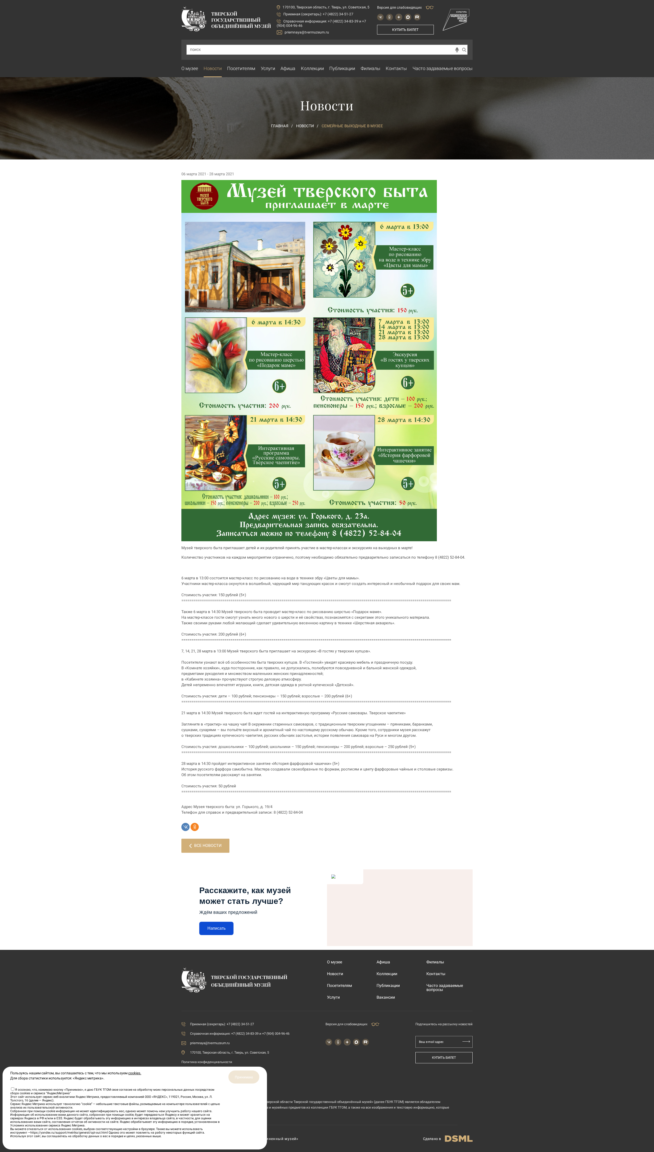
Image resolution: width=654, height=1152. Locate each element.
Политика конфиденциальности (206, 1062)
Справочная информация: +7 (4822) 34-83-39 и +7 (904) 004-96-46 (239, 1033)
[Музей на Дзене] (398, 17)
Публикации (342, 68)
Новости (213, 68)
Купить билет (405, 30)
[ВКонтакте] (185, 827)
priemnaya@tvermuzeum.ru (307, 32)
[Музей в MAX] (408, 17)
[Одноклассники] (195, 827)
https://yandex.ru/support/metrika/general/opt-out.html (69, 1132)
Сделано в (432, 1139)
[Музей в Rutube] (417, 17)
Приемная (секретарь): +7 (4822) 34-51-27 (318, 14)
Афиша (288, 68)
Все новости (207, 845)
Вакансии (386, 997)
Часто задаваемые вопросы (443, 68)
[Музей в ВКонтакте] (380, 17)
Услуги (268, 68)
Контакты (396, 68)
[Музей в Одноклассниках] (389, 17)
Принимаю (244, 1077)
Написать (216, 928)
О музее (189, 68)
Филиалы (370, 68)
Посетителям (241, 68)
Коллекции (312, 68)
